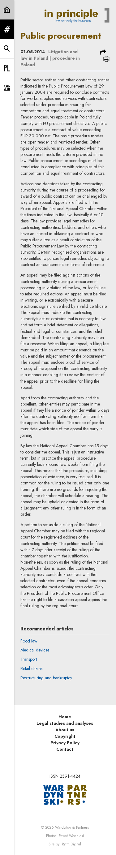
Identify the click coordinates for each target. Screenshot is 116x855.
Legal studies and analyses (65, 723)
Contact (64, 749)
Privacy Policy (64, 743)
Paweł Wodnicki (71, 836)
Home (64, 717)
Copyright (64, 736)
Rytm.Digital (71, 844)
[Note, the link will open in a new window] (65, 794)
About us (64, 730)
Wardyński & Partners (72, 827)
